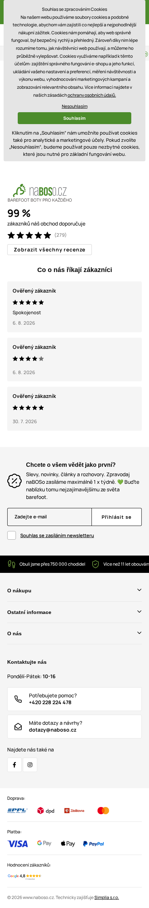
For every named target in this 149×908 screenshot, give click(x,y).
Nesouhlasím (75, 106)
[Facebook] (14, 765)
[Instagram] (30, 765)
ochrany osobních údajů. (92, 95)
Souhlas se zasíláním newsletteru (57, 535)
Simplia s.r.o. (106, 897)
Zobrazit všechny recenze (49, 249)
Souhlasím (74, 118)
